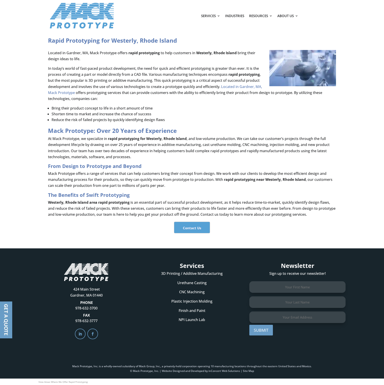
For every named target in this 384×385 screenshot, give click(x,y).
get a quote (322, 13)
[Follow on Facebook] (92, 334)
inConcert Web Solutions (224, 371)
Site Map (248, 371)
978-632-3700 (86, 308)
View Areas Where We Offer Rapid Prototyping (63, 381)
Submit (261, 330)
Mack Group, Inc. (149, 366)
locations (240, 366)
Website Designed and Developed (183, 371)
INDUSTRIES (234, 16)
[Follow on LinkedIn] (80, 334)
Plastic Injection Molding (191, 301)
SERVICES (208, 16)
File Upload (6, 319)
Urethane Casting (192, 282)
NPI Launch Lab (192, 319)
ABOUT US (285, 16)
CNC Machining (192, 291)
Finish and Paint (192, 310)
